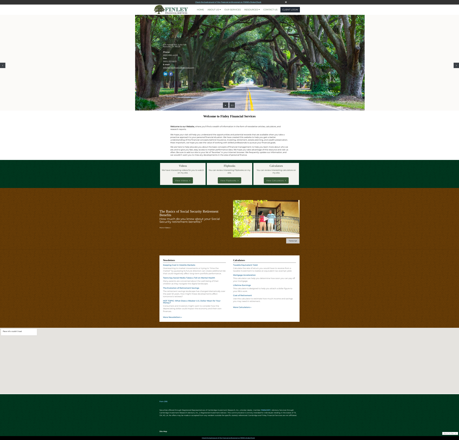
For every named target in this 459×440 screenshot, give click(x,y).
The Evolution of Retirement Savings (181, 288)
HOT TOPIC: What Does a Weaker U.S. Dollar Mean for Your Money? (192, 302)
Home (200, 9)
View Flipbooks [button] (228, 180)
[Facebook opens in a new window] (170, 74)
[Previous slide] (2, 65)
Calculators (239, 260)
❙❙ (232, 105)
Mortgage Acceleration (244, 275)
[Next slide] (456, 65)
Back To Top (449, 433)
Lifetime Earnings (242, 285)
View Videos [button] (181, 180)
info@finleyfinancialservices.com (178, 68)
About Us (213, 9)
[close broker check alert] (286, 2)
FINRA (263, 410)
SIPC (269, 410)
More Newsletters (172, 317)
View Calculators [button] (275, 180)
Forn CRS (163, 401)
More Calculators (242, 307)
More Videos (165, 227)
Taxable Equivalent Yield (245, 265)
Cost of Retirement (242, 295)
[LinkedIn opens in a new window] (165, 74)
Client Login (290, 9)
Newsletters (169, 260)
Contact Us (270, 9)
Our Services (232, 9)
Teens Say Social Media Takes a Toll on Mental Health (189, 278)
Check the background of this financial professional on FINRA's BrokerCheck (228, 2)
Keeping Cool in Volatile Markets (179, 265)
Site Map (163, 431)
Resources (251, 9)
